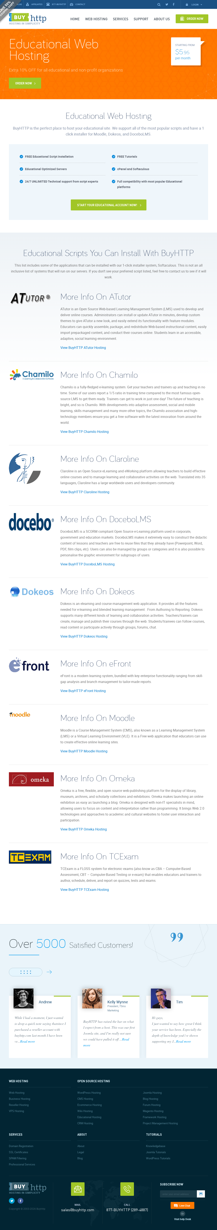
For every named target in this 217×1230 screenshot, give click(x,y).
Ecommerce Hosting (89, 1105)
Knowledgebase (155, 1146)
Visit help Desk (182, 1219)
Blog (80, 1158)
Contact (80, 4)
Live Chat (184, 1205)
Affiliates (36, 4)
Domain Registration (21, 1146)
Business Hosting (19, 1099)
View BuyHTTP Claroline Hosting (84, 492)
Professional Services (22, 1164)
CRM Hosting (85, 1123)
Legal (80, 1152)
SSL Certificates (18, 1152)
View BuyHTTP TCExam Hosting (84, 889)
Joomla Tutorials (156, 1152)
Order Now (195, 18)
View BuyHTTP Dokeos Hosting (83, 636)
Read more (27, 1041)
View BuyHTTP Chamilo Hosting (84, 431)
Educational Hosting (89, 1117)
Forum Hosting (151, 1105)
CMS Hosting (85, 1099)
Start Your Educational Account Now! (107, 205)
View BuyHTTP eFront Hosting (83, 690)
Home (75, 19)
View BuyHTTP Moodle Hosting (83, 751)
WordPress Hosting (89, 1093)
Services (120, 19)
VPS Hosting (16, 1111)
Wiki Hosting (85, 1111)
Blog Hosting (150, 1099)
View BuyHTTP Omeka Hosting (83, 829)
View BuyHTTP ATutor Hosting (83, 347)
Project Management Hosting (160, 1123)
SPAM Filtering (17, 1158)
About (80, 1146)
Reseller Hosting (19, 1105)
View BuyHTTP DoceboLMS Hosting (87, 564)
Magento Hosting (153, 1111)
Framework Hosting (154, 1117)
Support (141, 19)
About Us (162, 19)
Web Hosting (96, 19)
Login (195, 4)
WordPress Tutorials (158, 1158)
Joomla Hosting (152, 1093)
